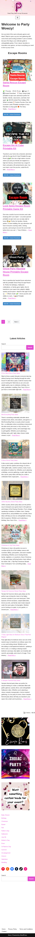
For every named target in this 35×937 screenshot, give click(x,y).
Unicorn (3, 856)
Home (4, 929)
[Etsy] (7, 869)
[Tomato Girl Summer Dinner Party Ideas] (15, 580)
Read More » (12, 109)
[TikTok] (21, 869)
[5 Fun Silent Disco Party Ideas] (15, 362)
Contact (4, 931)
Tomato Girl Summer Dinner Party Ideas (13, 591)
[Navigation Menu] (17, 17)
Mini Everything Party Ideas (9, 414)
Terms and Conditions (26, 929)
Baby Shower (5, 815)
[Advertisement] (17, 902)
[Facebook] (12, 869)
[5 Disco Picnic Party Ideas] (15, 449)
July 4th (3, 837)
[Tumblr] (16, 869)
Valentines (4, 859)
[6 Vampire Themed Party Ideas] (15, 669)
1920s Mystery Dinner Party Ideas (11, 501)
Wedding (4, 862)
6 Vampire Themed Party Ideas (10, 680)
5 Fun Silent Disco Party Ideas (10, 373)
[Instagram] (25, 869)
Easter (3, 824)
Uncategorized (5, 853)
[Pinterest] (3, 869)
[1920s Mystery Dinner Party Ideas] (15, 491)
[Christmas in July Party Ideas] (15, 534)
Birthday (3, 818)
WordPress (23, 935)
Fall (2, 827)
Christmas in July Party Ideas (10, 545)
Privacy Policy (12, 929)
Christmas (4, 821)
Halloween (4, 834)
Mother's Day (5, 840)
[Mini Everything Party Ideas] (15, 404)
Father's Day (5, 831)
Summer (4, 850)
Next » (16, 322)
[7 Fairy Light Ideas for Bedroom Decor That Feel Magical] (15, 624)
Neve (9, 935)
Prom (3, 843)
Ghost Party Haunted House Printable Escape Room (15, 271)
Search (3, 344)
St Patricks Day (6, 846)
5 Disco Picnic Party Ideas (9, 460)
